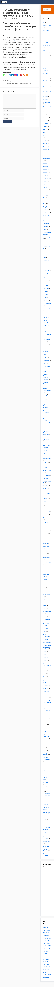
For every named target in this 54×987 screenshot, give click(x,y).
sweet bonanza (47, 773)
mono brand (46, 512)
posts (44, 673)
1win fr (45, 35)
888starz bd (46, 123)
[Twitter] (9, 75)
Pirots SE (45, 639)
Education (20, 2)
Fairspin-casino (47, 313)
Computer (45, 280)
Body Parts (46, 207)
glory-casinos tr (47, 366)
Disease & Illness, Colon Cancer (46, 296)
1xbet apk (45, 61)
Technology (27, 2)
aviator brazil (46, 149)
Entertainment (47, 303)
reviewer (45, 721)
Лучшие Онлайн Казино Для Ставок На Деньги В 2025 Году (17, 83)
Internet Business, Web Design (47, 451)
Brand (44, 220)
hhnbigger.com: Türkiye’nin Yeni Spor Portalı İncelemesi (47, 951)
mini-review (46, 501)
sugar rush (46, 770)
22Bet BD (45, 117)
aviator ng (45, 172)
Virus (44, 817)
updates (45, 800)
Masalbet (45, 486)
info (44, 426)
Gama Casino (46, 347)
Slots (44, 744)
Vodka (44, 820)
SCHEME (45, 731)
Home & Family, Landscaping (46, 420)
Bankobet (45, 181)
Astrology (45, 140)
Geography (46, 360)
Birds (44, 198)
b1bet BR (45, 175)
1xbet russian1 (47, 107)
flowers (45, 325)
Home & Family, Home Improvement (46, 412)
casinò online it (47, 251)
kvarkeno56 (46, 478)
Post (44, 670)
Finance (34, 2)
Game (44, 354)
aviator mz (46, 169)
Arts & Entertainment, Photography (47, 134)
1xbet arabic (46, 64)
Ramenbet (46, 688)
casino (45, 229)
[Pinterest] (21, 75)
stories (45, 767)
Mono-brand (46, 517)
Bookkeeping (46, 216)
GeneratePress (34, 985)
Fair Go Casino (47, 308)
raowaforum (46, 691)
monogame (46, 530)
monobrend (46, 527)
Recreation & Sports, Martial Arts (47, 702)
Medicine (45, 498)
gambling (45, 351)
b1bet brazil (46, 178)
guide (44, 371)
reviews (45, 724)
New (44, 584)
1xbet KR (45, 84)
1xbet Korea (46, 81)
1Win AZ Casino (47, 25)
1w (44, 22)
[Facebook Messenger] (18, 75)
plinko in (45, 655)
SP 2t (44, 764)
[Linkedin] (12, 75)
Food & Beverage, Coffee (45, 329)
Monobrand (46, 522)
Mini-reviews (46, 504)
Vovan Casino (46, 823)
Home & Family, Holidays (45, 405)
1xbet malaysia (47, 87)
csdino (45, 291)
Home (13, 2)
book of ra (46, 210)
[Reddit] (24, 75)
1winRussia (46, 55)
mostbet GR (46, 539)
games (45, 357)
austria (45, 143)
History (40, 2)
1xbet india (46, 78)
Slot (44, 741)
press (44, 676)
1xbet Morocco (47, 91)
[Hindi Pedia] (4, 2)
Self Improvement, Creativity (47, 736)
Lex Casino (13, 41)
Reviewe (45, 718)
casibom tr (46, 223)
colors (44, 277)
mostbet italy (46, 546)
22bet (44, 114)
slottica (45, 750)
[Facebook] (7, 75)
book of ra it (46, 213)
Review (45, 715)
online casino (46, 590)
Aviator (45, 146)
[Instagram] (15, 75)
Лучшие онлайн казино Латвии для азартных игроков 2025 (17, 81)
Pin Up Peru (46, 628)
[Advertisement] (47, 892)
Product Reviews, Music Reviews (47, 680)
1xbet (44, 58)
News (5, 79)
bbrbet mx (46, 192)
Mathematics (46, 489)
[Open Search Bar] (52, 2)
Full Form (45, 344)
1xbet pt (45, 96)
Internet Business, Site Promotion (46, 445)
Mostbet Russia (47, 562)
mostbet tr (46, 567)
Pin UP (45, 616)
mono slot (45, 514)
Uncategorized (47, 790)
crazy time (46, 288)
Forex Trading (47, 334)
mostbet (45, 536)
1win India (46, 38)
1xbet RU (45, 99)
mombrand (46, 508)
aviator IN (45, 163)
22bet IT (45, 120)
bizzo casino (46, 201)
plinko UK (45, 658)
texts (44, 787)
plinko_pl (45, 661)
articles (45, 129)
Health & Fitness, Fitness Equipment (47, 390)
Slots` (44, 747)
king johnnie (46, 475)
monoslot (45, 533)
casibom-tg (46, 226)
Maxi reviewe (46, 493)
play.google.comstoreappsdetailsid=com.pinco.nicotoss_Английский (47, 645)
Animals (45, 126)
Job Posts (47, 2)
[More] (26, 75)
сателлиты (46, 846)
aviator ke (45, 166)
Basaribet (45, 184)
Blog (44, 204)
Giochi (44, 363)
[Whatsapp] (4, 75)
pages (44, 608)
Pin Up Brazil (46, 619)
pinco (44, 631)
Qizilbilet (45, 685)
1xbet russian (46, 102)
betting (45, 195)
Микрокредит (47, 841)
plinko (44, 652)
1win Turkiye (46, 45)
